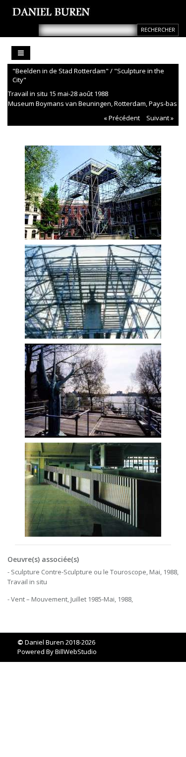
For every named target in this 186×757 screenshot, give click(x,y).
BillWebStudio (76, 651)
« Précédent (122, 117)
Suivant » (160, 117)
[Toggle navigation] (20, 53)
